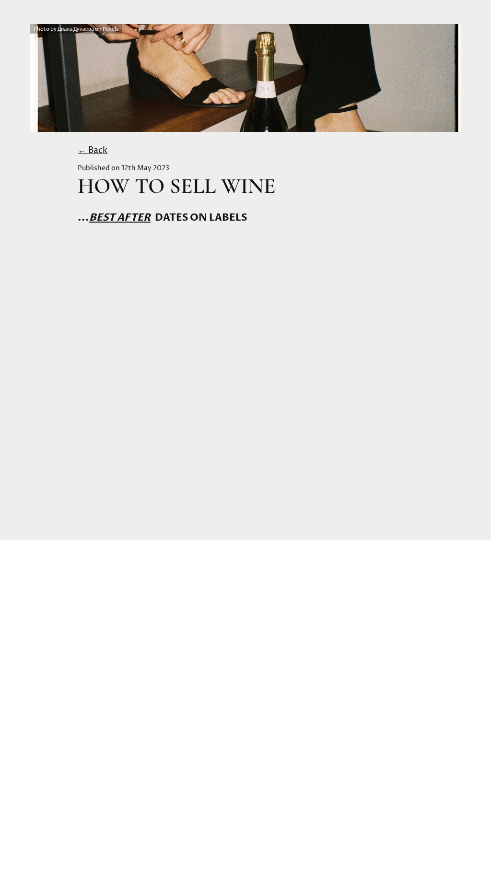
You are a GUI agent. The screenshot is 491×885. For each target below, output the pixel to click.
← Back (92, 150)
